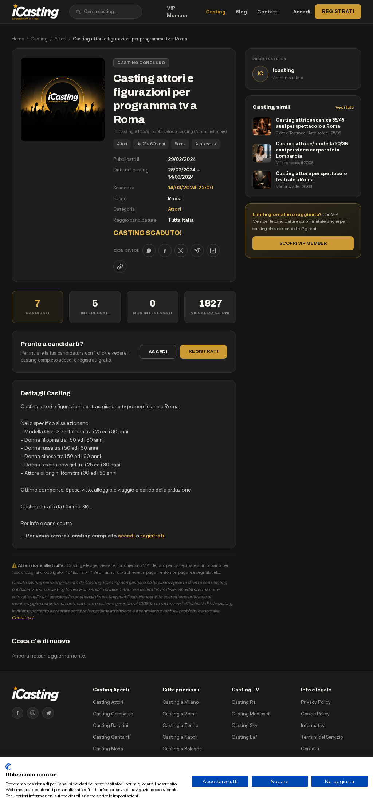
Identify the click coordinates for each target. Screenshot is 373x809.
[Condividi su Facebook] (165, 250)
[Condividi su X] (181, 250)
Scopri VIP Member (303, 243)
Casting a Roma (179, 714)
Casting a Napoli (179, 737)
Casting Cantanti (111, 737)
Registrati (338, 11)
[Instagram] (33, 713)
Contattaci (22, 617)
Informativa (313, 725)
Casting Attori (108, 702)
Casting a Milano (180, 702)
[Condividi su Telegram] (197, 250)
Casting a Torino (180, 725)
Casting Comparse (113, 714)
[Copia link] (119, 266)
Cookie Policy (315, 714)
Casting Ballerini (110, 725)
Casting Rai (244, 702)
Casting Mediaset (251, 714)
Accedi (301, 12)
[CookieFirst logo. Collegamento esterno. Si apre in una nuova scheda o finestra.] (8, 766)
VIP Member (177, 11)
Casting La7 (244, 737)
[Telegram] (48, 713)
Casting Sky (245, 725)
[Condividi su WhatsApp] (149, 250)
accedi (126, 535)
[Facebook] (17, 713)
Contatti (268, 12)
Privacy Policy (316, 702)
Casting (215, 12)
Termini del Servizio (322, 737)
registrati (152, 535)
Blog (241, 12)
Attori (60, 39)
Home (18, 39)
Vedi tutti (344, 107)
